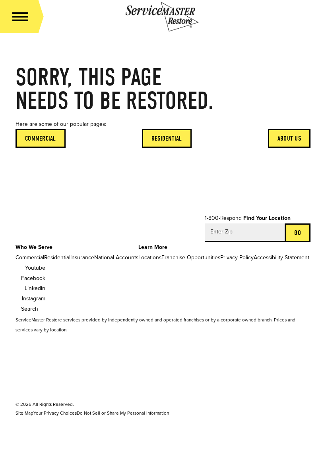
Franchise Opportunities (190, 257)
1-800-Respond (223, 218)
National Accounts (116, 257)
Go (297, 233)
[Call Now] (304, 16)
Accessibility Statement (281, 257)
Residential (166, 138)
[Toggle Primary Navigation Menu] (20, 16)
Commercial (40, 138)
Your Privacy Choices (55, 413)
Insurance (82, 257)
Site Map (24, 413)
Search (29, 309)
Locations (149, 257)
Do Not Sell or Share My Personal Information (123, 413)
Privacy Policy (237, 257)
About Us (289, 138)
